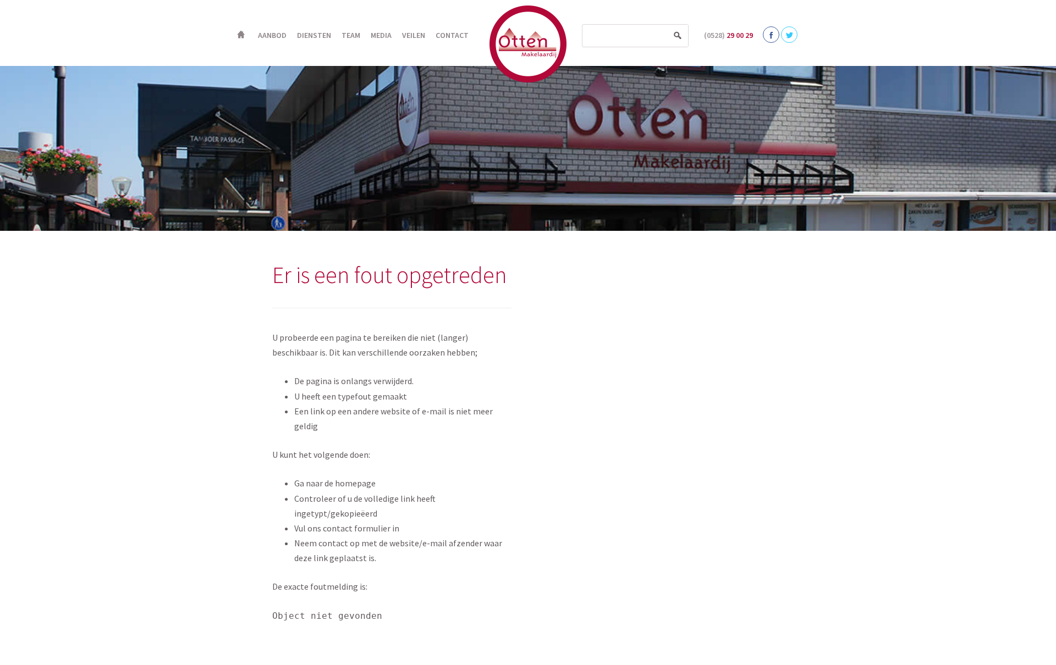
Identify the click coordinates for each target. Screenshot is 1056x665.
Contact (452, 35)
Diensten (314, 35)
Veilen (413, 35)
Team (351, 35)
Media (381, 35)
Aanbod (272, 35)
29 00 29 (728, 35)
